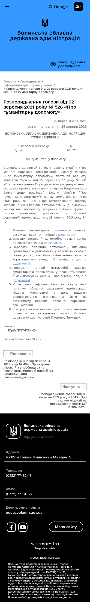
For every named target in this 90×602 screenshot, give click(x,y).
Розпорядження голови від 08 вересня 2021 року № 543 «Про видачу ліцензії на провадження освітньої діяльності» (63, 400)
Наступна (71, 387)
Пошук (61, 7)
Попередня (20, 354)
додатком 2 (52, 242)
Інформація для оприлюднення (28, 85)
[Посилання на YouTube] (22, 527)
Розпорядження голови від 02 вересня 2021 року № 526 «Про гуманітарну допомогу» (43, 90)
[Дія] (78, 6)
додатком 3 (21, 263)
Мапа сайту (66, 527)
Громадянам (30, 81)
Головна (9, 81)
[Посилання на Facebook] (11, 527)
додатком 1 (66, 234)
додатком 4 (21, 280)
